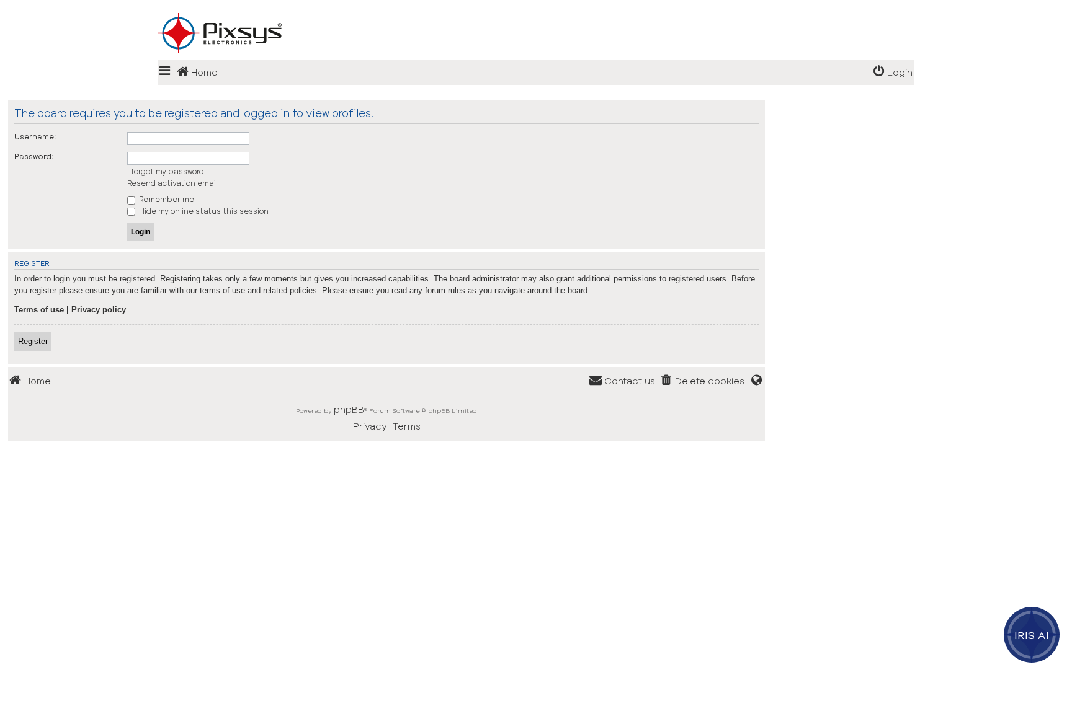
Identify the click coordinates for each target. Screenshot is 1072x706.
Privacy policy (98, 309)
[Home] (536, 13)
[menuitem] (892, 72)
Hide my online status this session (203, 210)
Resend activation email (172, 183)
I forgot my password (165, 171)
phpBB (349, 409)
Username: (35, 136)
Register (33, 341)
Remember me (165, 199)
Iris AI (1032, 635)
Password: (34, 156)
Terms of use (39, 309)
